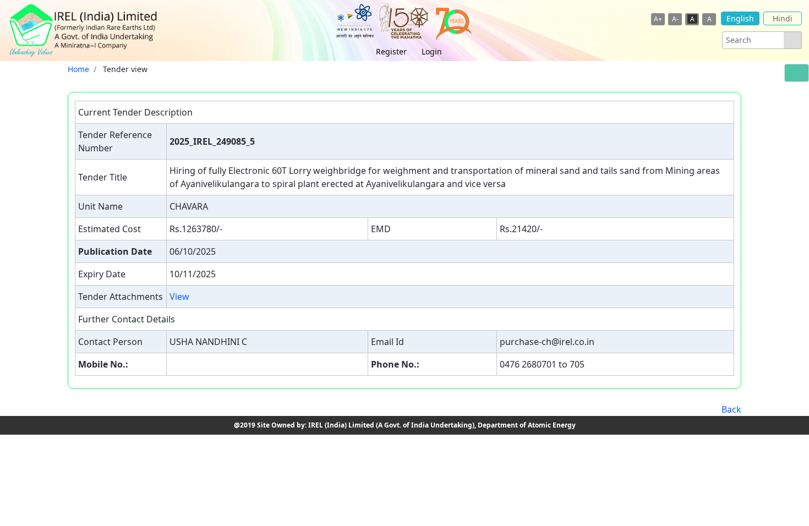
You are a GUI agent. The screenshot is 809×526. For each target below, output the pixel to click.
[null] (792, 40)
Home (78, 69)
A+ (658, 19)
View (179, 297)
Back (731, 409)
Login (432, 51)
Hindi (782, 18)
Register (391, 51)
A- (675, 19)
